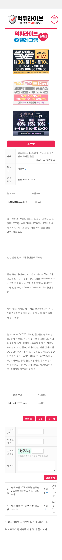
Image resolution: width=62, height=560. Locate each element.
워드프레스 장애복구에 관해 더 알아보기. (26, 529)
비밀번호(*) (10, 441)
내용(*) (10, 465)
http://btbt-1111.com (17, 202)
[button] (21, 168)
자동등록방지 (10, 452)
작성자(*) (10, 431)
